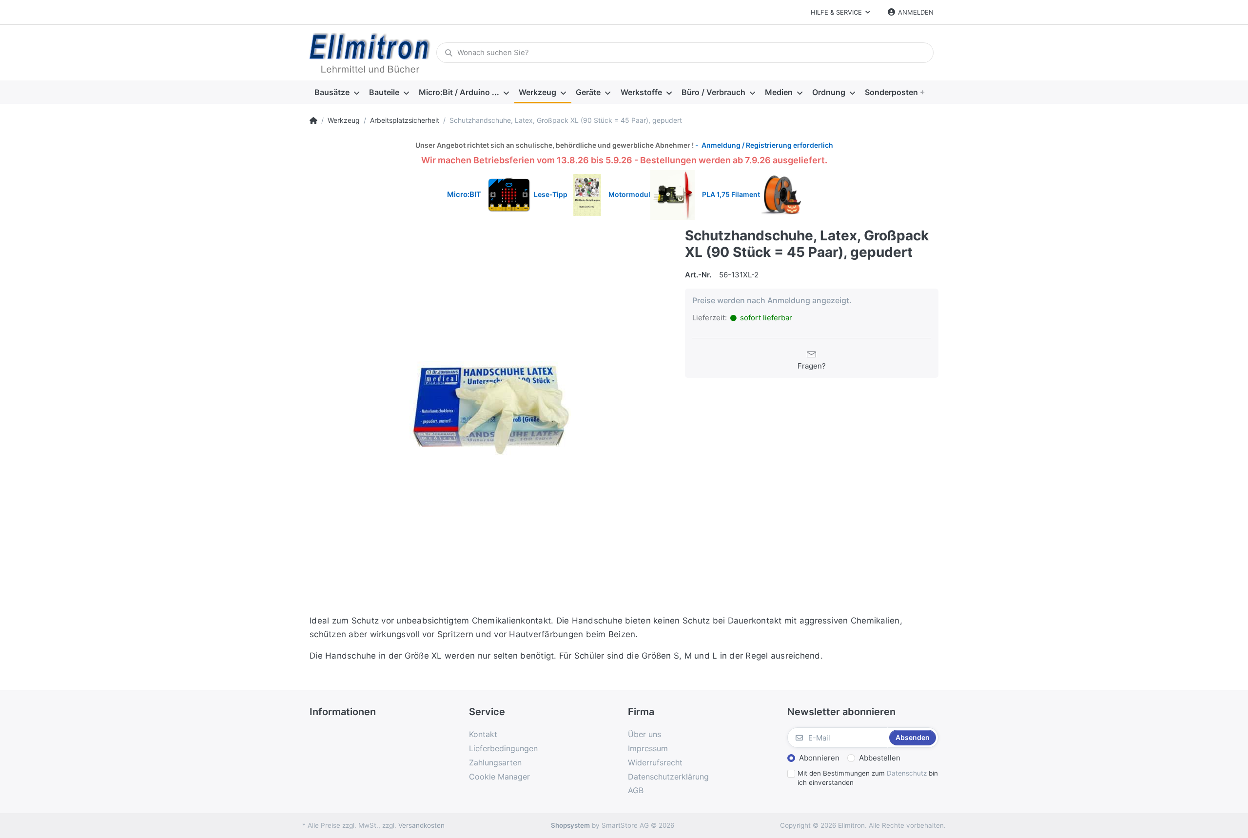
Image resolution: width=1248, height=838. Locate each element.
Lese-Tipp (553, 194)
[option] (490, 408)
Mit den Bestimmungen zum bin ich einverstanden (868, 777)
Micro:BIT (464, 194)
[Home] (313, 120)
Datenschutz (907, 773)
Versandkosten (421, 825)
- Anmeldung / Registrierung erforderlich (763, 145)
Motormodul (627, 194)
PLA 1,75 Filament (731, 194)
